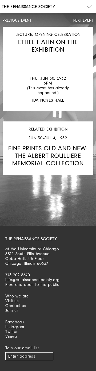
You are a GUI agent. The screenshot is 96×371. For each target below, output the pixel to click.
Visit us (12, 300)
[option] (48, 58)
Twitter (11, 331)
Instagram (14, 326)
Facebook (14, 321)
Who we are (17, 296)
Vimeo (11, 336)
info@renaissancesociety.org (32, 279)
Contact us (15, 305)
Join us (12, 310)
